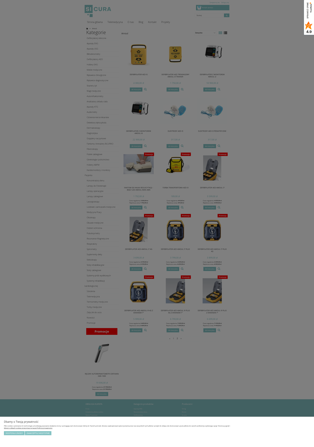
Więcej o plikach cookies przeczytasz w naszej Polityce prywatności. (28, 428)
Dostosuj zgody (14, 433)
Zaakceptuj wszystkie (38, 433)
